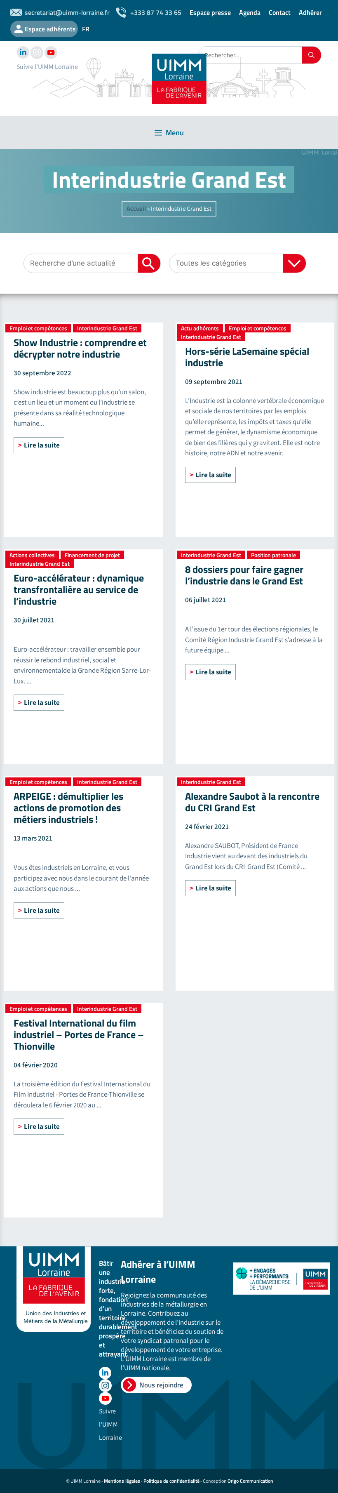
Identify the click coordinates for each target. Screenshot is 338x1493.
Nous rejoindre (161, 1385)
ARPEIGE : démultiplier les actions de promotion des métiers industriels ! (68, 808)
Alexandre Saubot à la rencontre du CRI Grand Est (252, 802)
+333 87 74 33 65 (155, 12)
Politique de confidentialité (171, 1481)
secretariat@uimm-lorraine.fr (67, 12)
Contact (280, 12)
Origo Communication (250, 1481)
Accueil (136, 208)
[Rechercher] (311, 55)
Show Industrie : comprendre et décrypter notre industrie (80, 348)
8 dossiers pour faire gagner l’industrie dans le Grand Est (244, 575)
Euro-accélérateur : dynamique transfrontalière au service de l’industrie (79, 589)
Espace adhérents (50, 29)
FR (85, 29)
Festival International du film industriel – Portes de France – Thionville (79, 1034)
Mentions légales (122, 1481)
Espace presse (210, 12)
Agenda (250, 12)
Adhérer (310, 12)
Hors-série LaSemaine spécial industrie (247, 357)
